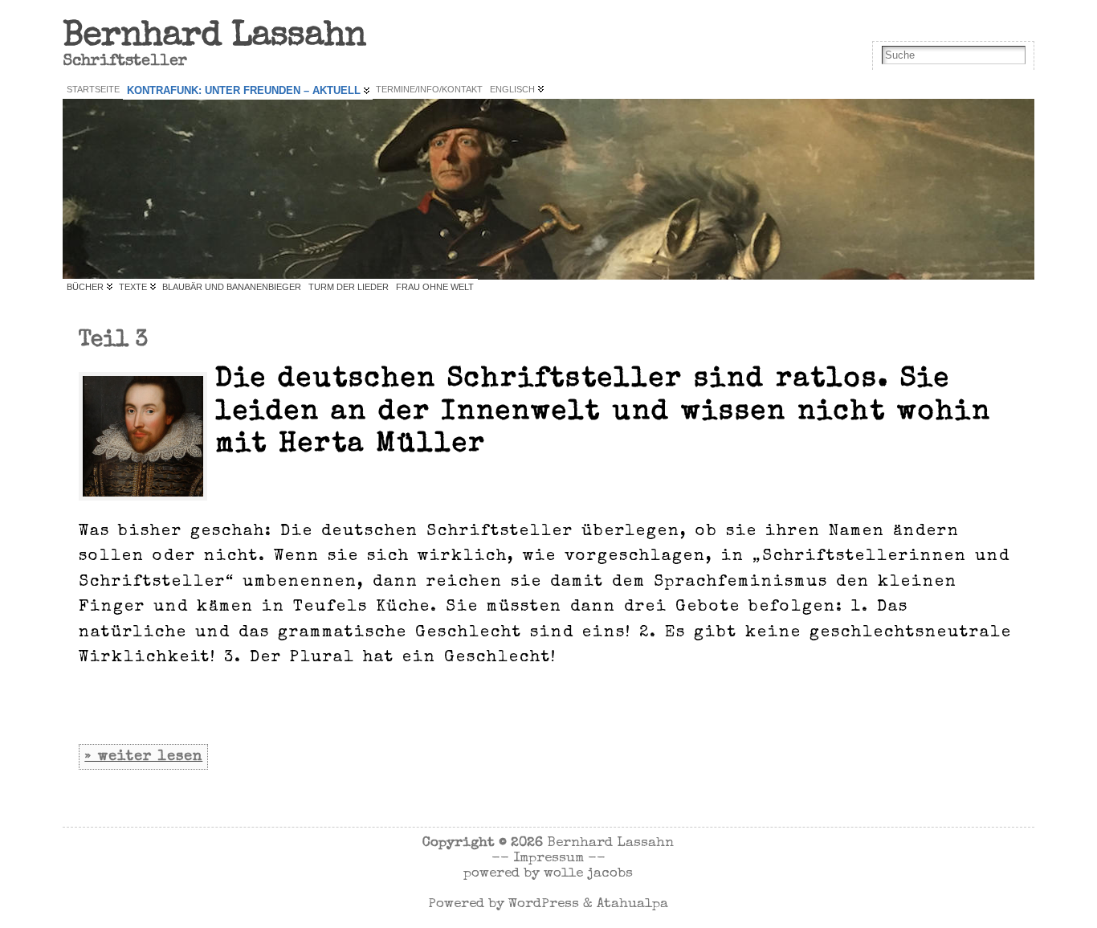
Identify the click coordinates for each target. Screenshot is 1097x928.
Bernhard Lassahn (214, 37)
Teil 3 (113, 340)
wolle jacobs (588, 874)
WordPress (543, 904)
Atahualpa (632, 904)
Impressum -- (559, 858)
